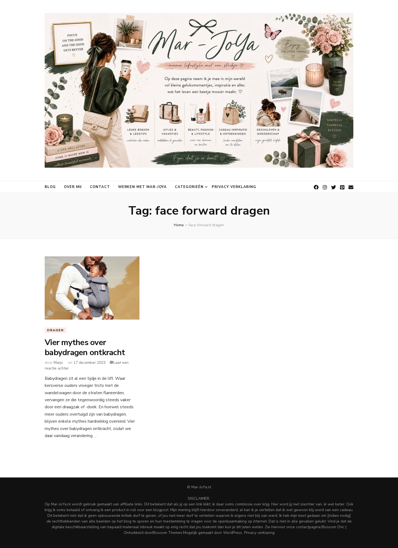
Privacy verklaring (234, 186)
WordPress (232, 532)
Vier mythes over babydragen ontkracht (85, 347)
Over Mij (73, 186)
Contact (100, 186)
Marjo (58, 362)
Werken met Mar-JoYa (142, 186)
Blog (50, 186)
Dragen (55, 330)
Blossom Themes (167, 532)
